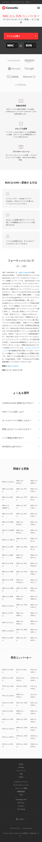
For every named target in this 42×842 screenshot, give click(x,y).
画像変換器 (21, 791)
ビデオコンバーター (21, 782)
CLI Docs (21, 806)
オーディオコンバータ (21, 785)
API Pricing (21, 809)
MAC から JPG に (8, 482)
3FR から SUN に (8, 729)
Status (21, 777)
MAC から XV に (8, 622)
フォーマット (21, 770)
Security (21, 767)
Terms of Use (14, 828)
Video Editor (5, 2)
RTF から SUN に (8, 696)
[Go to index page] (10, 7)
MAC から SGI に (8, 606)
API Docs (21, 803)
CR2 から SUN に (8, 737)
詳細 (27, 2)
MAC (18, 266)
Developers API (21, 799)
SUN (24, 266)
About (21, 764)
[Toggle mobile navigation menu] (38, 8)
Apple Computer (25, 272)
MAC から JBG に (8, 631)
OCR (21, 795)
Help (21, 774)
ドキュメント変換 (21, 788)
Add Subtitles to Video (17, 2)
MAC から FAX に (8, 540)
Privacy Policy (27, 828)
